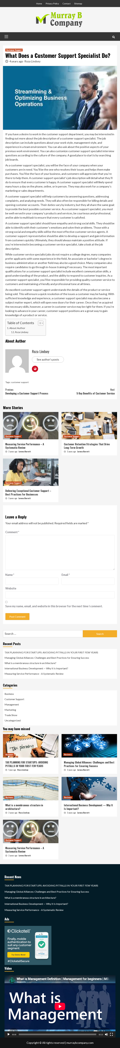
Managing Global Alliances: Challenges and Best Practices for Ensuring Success (47, 657)
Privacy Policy (52, 3)
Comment (12, 532)
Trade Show (11, 715)
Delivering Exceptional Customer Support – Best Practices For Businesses (28, 492)
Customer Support (14, 50)
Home (39, 3)
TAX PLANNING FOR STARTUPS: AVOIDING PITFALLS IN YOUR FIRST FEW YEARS (51, 652)
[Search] (113, 37)
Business (9, 693)
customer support (20, 382)
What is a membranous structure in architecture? (30, 663)
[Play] (8, 1034)
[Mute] (106, 1034)
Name (9, 574)
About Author (17, 327)
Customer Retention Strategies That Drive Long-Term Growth (87, 446)
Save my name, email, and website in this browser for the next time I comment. (54, 606)
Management (12, 704)
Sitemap (78, 3)
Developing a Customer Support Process (26, 391)
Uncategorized (13, 720)
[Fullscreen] (111, 1034)
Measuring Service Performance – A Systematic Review (24, 446)
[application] (60, 1006)
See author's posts (48, 359)
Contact (66, 3)
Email (66, 574)
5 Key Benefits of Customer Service (96, 391)
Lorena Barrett (25, 451)
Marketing (10, 709)
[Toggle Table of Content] (39, 323)
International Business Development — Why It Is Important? (36, 668)
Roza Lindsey (32, 61)
